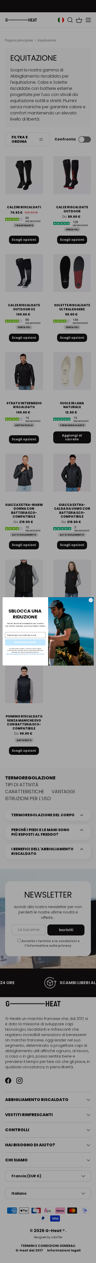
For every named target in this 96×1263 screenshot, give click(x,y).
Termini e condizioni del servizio (33, 654)
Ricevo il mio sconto (25, 642)
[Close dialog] (91, 600)
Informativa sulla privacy (14, 654)
